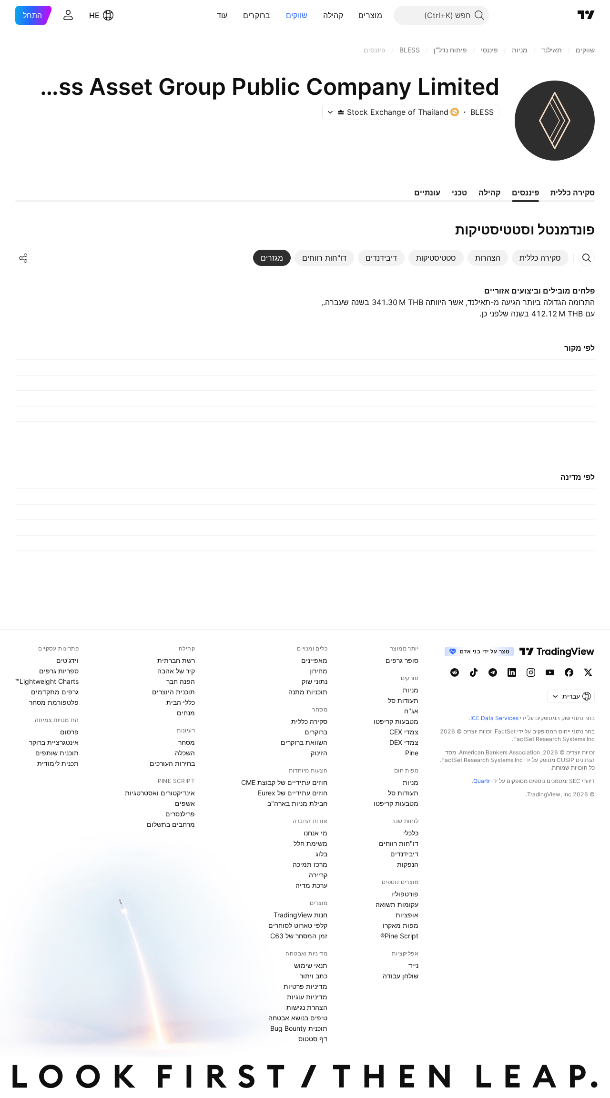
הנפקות (407, 864)
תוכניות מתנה (307, 692)
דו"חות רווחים (398, 843)
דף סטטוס (312, 1039)
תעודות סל (403, 700)
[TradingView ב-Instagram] (531, 672)
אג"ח (411, 711)
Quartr (481, 780)
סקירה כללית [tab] (572, 192)
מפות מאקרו (400, 925)
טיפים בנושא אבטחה (297, 1018)
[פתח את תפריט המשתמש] (68, 15)
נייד (413, 965)
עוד (222, 15)
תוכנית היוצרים (173, 692)
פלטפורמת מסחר (54, 702)
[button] (351, 15)
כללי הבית (180, 702)
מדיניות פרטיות (305, 986)
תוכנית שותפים (57, 753)
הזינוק (319, 753)
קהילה (333, 15)
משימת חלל (310, 843)
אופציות (407, 915)
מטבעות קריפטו (396, 721)
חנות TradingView (300, 915)
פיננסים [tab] (525, 192)
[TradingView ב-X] (588, 672)
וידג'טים (67, 660)
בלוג (321, 854)
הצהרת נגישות (306, 1007)
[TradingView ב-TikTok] (473, 672)
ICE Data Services (494, 718)
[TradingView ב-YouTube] (550, 672)
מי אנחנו (315, 833)
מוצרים (370, 15)
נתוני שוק (314, 681)
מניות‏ (410, 690)
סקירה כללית (309, 721)
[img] (340, 112)
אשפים (185, 803)
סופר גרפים (402, 660)
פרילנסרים (180, 814)
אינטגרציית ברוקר (54, 742)
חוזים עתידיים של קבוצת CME (284, 782)
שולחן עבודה (400, 976)
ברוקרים (257, 15)
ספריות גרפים (59, 671)
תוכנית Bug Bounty (298, 1028)
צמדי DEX (403, 742)
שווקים (297, 15)
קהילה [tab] (489, 192)
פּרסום (69, 732)
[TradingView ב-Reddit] (454, 672)
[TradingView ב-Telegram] (492, 672)
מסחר (186, 742)
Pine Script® (399, 936)
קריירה (318, 875)
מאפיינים (314, 660)
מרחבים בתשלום (171, 824)
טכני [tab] (459, 192)
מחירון (318, 671)
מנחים (186, 713)
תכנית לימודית (58, 763)
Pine (411, 753)
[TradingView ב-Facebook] (569, 672)
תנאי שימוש (310, 965)
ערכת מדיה (311, 885)
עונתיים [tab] (427, 192)
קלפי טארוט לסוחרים (297, 925)
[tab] (540, 258)
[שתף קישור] (23, 258)
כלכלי (410, 833)
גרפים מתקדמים (55, 692)
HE (94, 15)
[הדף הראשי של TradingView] (586, 15)
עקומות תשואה (397, 904)
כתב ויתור (313, 976)
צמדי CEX (403, 732)
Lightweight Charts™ (47, 681)
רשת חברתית (176, 660)
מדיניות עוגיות (307, 997)
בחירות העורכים (172, 763)
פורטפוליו (404, 894)
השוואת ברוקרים (304, 742)
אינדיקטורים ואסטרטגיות (160, 793)
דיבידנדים (404, 854)
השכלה (185, 753)
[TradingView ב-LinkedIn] (511, 672)
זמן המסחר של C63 (298, 936)
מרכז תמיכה (310, 864)
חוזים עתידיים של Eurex (292, 793)
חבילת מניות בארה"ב (297, 803)
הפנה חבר (180, 681)
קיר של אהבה (176, 671)
